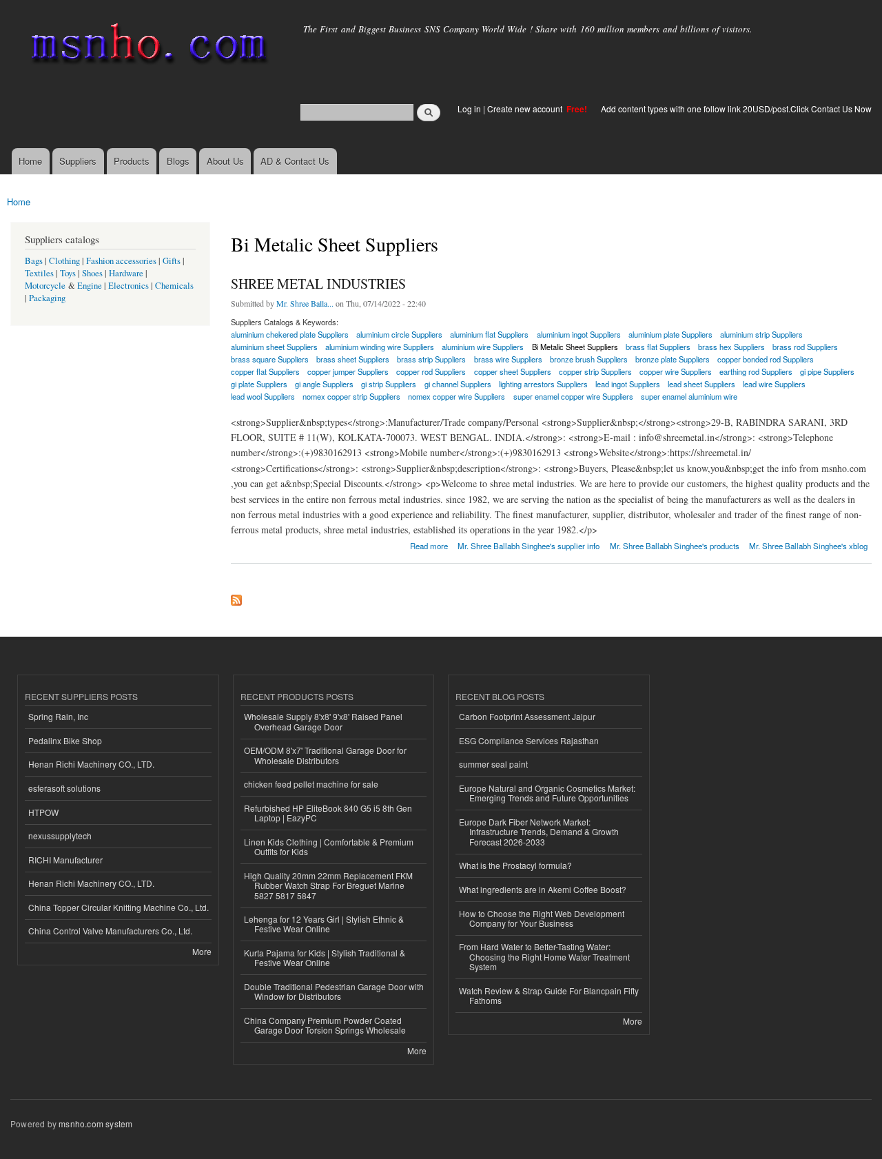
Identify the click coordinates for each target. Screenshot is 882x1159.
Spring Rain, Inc (58, 716)
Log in (469, 108)
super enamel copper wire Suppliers (573, 396)
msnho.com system (95, 1123)
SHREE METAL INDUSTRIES (318, 283)
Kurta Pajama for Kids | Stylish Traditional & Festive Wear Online (324, 957)
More (202, 951)
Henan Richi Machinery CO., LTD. (91, 764)
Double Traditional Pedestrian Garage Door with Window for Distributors (334, 991)
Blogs (178, 160)
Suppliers (77, 160)
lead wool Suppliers (263, 396)
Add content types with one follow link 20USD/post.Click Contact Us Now (736, 108)
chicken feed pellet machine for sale (311, 784)
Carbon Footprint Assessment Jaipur (527, 716)
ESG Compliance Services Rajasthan (529, 740)
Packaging (47, 298)
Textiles (39, 273)
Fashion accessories (121, 261)
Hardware (126, 273)
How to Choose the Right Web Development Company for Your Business (541, 918)
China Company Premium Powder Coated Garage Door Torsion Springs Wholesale (325, 1025)
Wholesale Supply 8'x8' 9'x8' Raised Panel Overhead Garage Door (323, 721)
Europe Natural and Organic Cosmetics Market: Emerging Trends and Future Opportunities (547, 792)
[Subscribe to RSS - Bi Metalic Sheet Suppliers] (236, 596)
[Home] (146, 46)
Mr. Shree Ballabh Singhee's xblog (808, 545)
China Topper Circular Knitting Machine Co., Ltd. (118, 907)
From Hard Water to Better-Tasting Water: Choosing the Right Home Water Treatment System (544, 956)
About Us (225, 160)
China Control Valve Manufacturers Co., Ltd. (110, 930)
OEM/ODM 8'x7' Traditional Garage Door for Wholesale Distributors (325, 755)
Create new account (525, 108)
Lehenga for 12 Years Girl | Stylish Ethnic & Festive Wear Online (324, 923)
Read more (429, 544)
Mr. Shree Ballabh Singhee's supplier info (528, 545)
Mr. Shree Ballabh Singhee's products (674, 545)
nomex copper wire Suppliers (456, 396)
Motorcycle (45, 285)
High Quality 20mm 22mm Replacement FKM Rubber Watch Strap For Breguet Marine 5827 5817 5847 (328, 885)
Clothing (64, 261)
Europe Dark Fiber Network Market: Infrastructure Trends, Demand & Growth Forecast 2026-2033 (539, 832)
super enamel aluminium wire (689, 396)
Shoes (92, 273)
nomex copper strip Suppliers (351, 396)
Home (30, 160)
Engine (89, 285)
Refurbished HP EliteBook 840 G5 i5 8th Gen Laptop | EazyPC (328, 812)
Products (132, 160)
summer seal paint (493, 764)
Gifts (172, 261)
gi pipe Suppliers (827, 371)
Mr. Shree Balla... (305, 303)
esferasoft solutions (64, 788)
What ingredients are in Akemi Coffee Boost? (542, 889)
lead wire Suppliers (774, 383)
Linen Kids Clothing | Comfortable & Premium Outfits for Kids (328, 846)
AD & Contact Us (294, 160)
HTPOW (43, 812)
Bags (34, 261)
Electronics (128, 285)
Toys (68, 273)
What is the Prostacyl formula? (515, 865)
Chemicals (174, 285)
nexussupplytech (60, 835)
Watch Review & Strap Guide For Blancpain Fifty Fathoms (549, 995)
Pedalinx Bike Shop (65, 740)
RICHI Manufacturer (65, 859)
